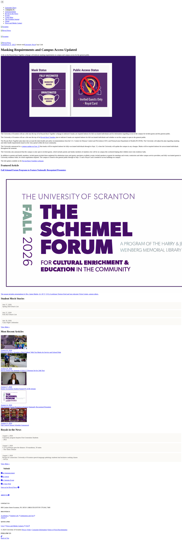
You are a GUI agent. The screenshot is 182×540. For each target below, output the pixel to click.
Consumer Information (39, 530)
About (7, 21)
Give (3, 526)
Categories (9, 10)
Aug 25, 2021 (10, 45)
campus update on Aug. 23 (31, 146)
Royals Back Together (47, 137)
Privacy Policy (26, 530)
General (3, 45)
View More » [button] (5, 327)
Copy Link (39, 45)
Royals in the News (11, 14)
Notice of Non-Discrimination (57, 530)
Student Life (14, 516)
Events (7, 15)
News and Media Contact (13, 23)
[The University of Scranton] (4, 27)
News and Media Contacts (15, 526)
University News (10, 8)
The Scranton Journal (12, 19)
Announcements (10, 12)
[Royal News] (6, 30)
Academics (5, 516)
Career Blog (9, 17)
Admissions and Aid (27, 516)
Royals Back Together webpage (32, 161)
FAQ (27, 526)
